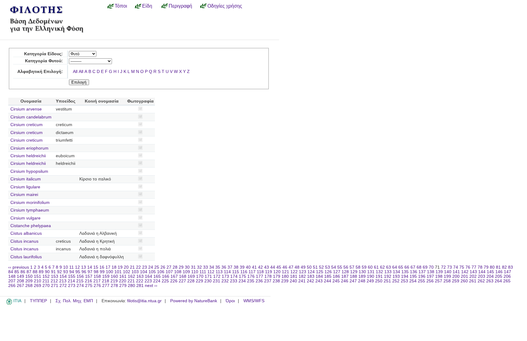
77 (473, 267)
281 (140, 285)
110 (194, 272)
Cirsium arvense (26, 109)
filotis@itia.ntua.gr (144, 301)
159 (105, 276)
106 (160, 272)
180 (285, 276)
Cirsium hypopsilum (29, 171)
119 (268, 272)
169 (191, 276)
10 (65, 267)
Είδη (147, 6)
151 (37, 276)
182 (302, 276)
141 (456, 272)
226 (173, 281)
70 (431, 267)
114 (227, 272)
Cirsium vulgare (25, 218)
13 (83, 267)
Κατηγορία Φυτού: (44, 61)
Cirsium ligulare (25, 187)
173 (225, 276)
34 (211, 267)
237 (267, 281)
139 (439, 272)
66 (406, 267)
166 (165, 276)
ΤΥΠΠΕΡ (38, 301)
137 (422, 272)
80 (492, 267)
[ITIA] (9, 303)
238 (276, 281)
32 (199, 267)
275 (88, 285)
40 (248, 267)
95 (77, 272)
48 (297, 267)
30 (187, 267)
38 (236, 267)
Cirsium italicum (25, 179)
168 (182, 276)
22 (138, 267)
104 (143, 272)
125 (319, 272)
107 (169, 272)
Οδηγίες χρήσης (224, 6)
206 (507, 276)
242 (310, 281)
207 (12, 281)
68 (419, 267)
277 (105, 285)
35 (217, 267)
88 (35, 272)
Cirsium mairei (24, 194)
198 (439, 276)
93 (65, 272)
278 (114, 285)
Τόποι (121, 6)
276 (97, 285)
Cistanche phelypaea (30, 225)
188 (353, 276)
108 (177, 272)
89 (41, 272)
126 (328, 272)
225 (165, 281)
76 (467, 267)
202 (473, 276)
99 (102, 272)
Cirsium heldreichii (28, 156)
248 (361, 281)
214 (71, 281)
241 (302, 281)
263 (489, 281)
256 (430, 281)
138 (430, 272)
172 (216, 276)
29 (181, 267)
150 (29, 276)
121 (285, 272)
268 (29, 285)
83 (510, 267)
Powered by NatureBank (193, 301)
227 (182, 281)
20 (126, 267)
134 (396, 272)
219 (114, 281)
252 (396, 281)
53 (327, 267)
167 (174, 276)
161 (123, 276)
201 (464, 276)
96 (83, 272)
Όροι (230, 301)
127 (336, 272)
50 (309, 267)
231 (216, 281)
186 (336, 276)
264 (498, 281)
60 (370, 267)
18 (114, 267)
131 (371, 272)
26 (162, 267)
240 (293, 281)
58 (358, 267)
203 (481, 276)
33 (205, 267)
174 (234, 276)
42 (260, 267)
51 (315, 267)
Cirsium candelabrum (31, 117)
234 (242, 281)
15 (95, 267)
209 (29, 281)
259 (455, 281)
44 (272, 267)
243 (319, 281)
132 (379, 272)
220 (122, 281)
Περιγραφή (180, 6)
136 (413, 272)
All (75, 71)
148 (12, 276)
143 (473, 272)
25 (156, 267)
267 (20, 285)
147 (507, 272)
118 (260, 272)
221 (131, 281)
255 (421, 281)
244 (327, 281)
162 (131, 276)
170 (199, 276)
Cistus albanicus (26, 233)
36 (223, 267)
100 (109, 272)
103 (135, 272)
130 (362, 272)
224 (156, 281)
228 (191, 281)
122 (294, 272)
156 (80, 276)
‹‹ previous (18, 267)
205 (498, 276)
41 (254, 267)
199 (447, 276)
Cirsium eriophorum (29, 148)
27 (169, 267)
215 (80, 281)
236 (259, 281)
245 (336, 281)
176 (251, 276)
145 (490, 272)
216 (88, 281)
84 (10, 272)
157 (88, 276)
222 (139, 281)
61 (376, 267)
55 (339, 267)
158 (97, 276)
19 (120, 267)
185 (328, 276)
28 (175, 267)
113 (219, 272)
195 (413, 276)
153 (54, 276)
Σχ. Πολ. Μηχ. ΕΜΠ (74, 301)
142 (464, 272)
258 (447, 281)
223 (148, 281)
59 (364, 267)
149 (20, 276)
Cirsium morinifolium (30, 202)
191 (379, 276)
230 (208, 281)
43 (266, 267)
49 (303, 267)
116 (243, 272)
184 (319, 276)
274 (80, 285)
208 (20, 281)
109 (186, 272)
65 (400, 267)
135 (405, 272)
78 (480, 267)
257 (438, 281)
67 (412, 267)
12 (77, 267)
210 (37, 281)
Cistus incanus (24, 241)
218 (105, 281)
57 (352, 267)
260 (464, 281)
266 (12, 285)
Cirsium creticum (26, 124)
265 (507, 281)
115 (235, 272)
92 (59, 272)
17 (108, 267)
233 (233, 281)
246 (344, 281)
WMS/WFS (253, 301)
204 (490, 276)
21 (132, 267)
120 (277, 272)
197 (430, 276)
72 (443, 267)
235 (250, 281)
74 (455, 267)
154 (63, 276)
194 (404, 276)
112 (210, 272)
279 (123, 285)
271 (54, 285)
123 (302, 272)
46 (284, 267)
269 (37, 285)
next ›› (151, 285)
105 (152, 272)
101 (118, 272)
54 (333, 267)
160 (114, 276)
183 (310, 276)
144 (482, 272)
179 (276, 276)
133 (388, 272)
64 (394, 267)
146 (499, 272)
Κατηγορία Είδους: (43, 54)
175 (242, 276)
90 (47, 272)
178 (268, 276)
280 (131, 285)
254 (413, 281)
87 (29, 272)
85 (16, 272)
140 (447, 272)
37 (230, 267)
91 (53, 272)
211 (45, 281)
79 (486, 267)
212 (54, 281)
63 (388, 267)
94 (71, 272)
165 (157, 276)
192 (387, 276)
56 (345, 267)
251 (387, 281)
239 (285, 281)
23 (144, 267)
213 (62, 281)
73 (449, 267)
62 (382, 267)
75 (461, 267)
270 (46, 285)
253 (404, 281)
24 (150, 267)
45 (278, 267)
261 (472, 281)
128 (345, 272)
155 (71, 276)
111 (202, 272)
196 (421, 276)
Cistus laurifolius (26, 257)
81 (498, 267)
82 (504, 267)
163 (140, 276)
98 (96, 272)
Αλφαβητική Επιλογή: (40, 71)
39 (242, 267)
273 (71, 285)
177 (259, 276)
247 (353, 281)
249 (370, 281)
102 (126, 272)
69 (425, 267)
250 (378, 281)
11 (71, 267)
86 (22, 272)
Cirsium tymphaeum (29, 210)
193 (396, 276)
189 (362, 276)
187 (345, 276)
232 (225, 281)
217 (97, 281)
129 (353, 272)
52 (321, 267)
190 (370, 276)
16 (101, 267)
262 (481, 281)
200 (456, 276)
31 (193, 267)
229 (199, 281)
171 (208, 276)
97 (90, 272)
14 (89, 267)
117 (252, 272)
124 (311, 272)
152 (46, 276)
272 (63, 285)
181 (293, 276)
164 (148, 276)
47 (291, 267)
